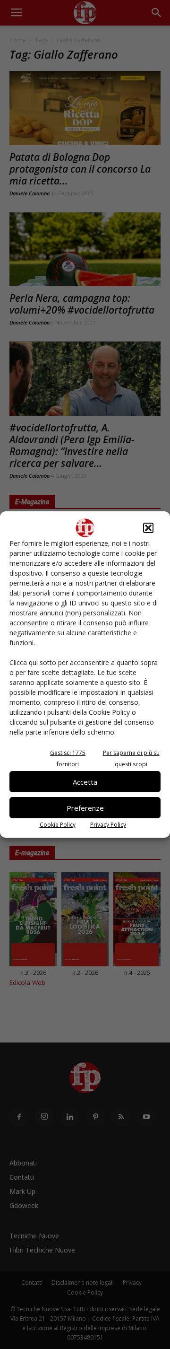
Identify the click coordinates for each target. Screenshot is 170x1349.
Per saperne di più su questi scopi (131, 758)
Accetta (85, 782)
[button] (148, 528)
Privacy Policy (108, 825)
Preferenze (85, 808)
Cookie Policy (58, 825)
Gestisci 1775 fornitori (67, 758)
